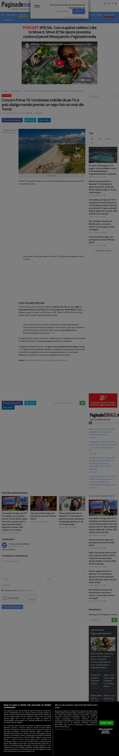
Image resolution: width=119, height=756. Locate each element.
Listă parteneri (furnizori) (63, 729)
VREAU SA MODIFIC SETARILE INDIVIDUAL (106, 731)
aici (18, 741)
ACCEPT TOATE (106, 723)
